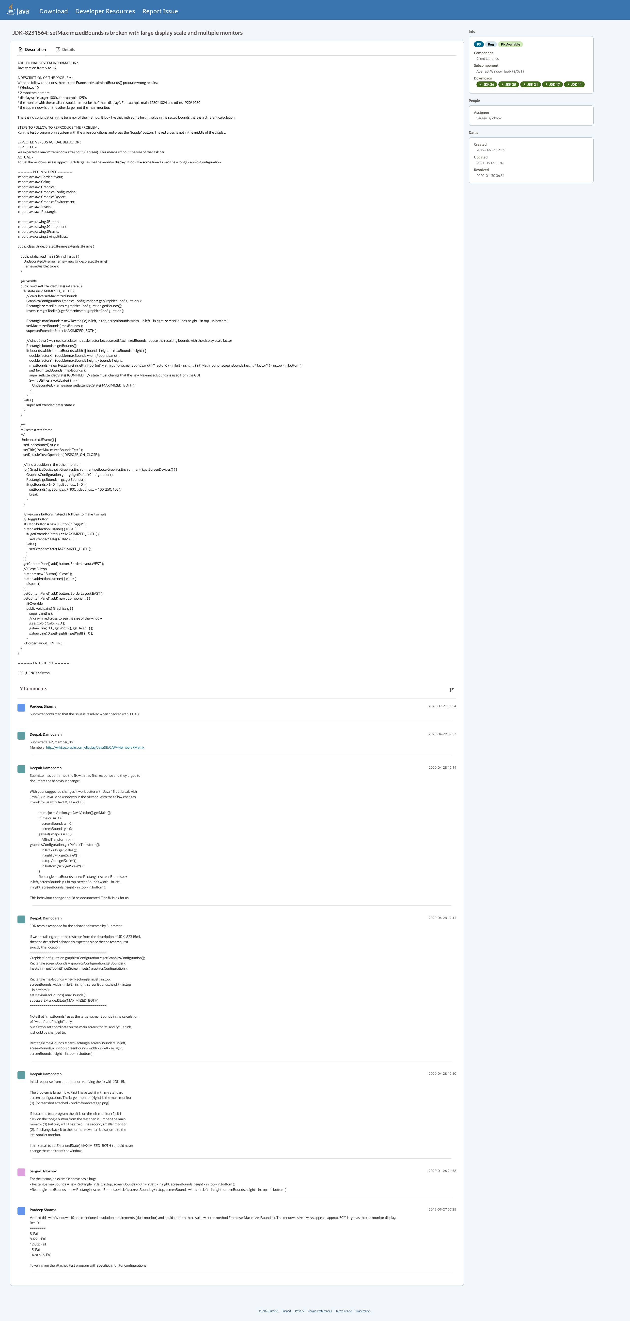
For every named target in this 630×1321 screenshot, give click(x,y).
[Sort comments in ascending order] (451, 689)
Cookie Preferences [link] (320, 1311)
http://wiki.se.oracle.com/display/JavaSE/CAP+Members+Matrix (95, 747)
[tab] (32, 49)
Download (53, 11)
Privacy (299, 1311)
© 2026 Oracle (268, 1311)
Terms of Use (344, 1311)
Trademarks (363, 1311)
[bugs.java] (18, 9)
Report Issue (160, 11)
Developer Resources (105, 11)
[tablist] (236, 50)
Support (286, 1311)
